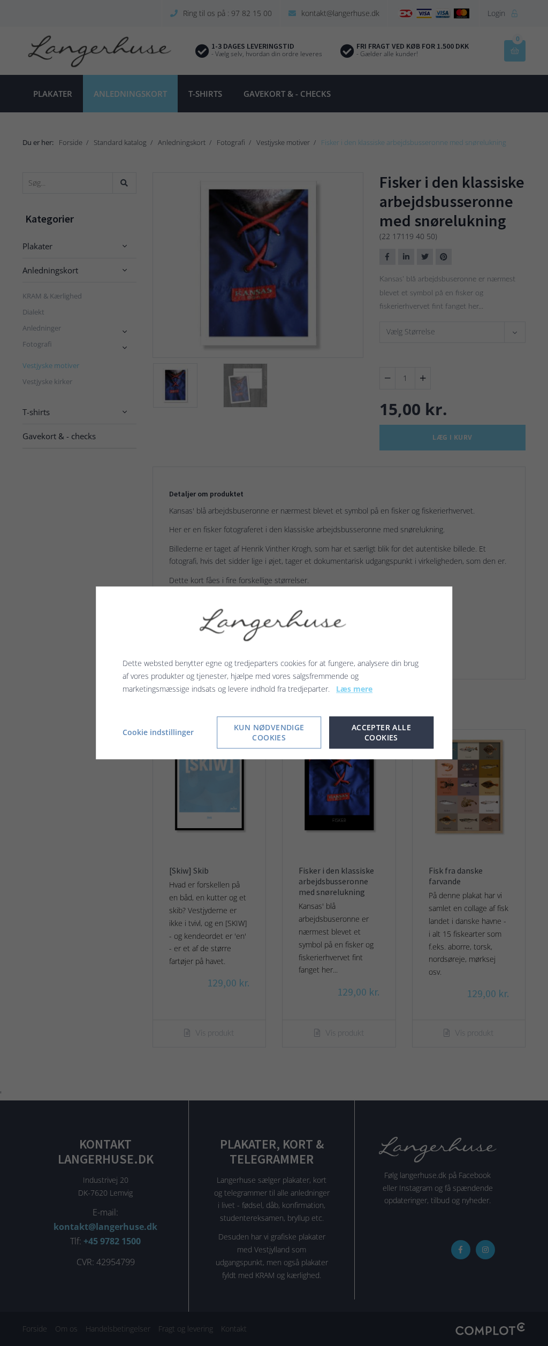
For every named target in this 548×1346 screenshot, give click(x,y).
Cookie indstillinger (158, 733)
